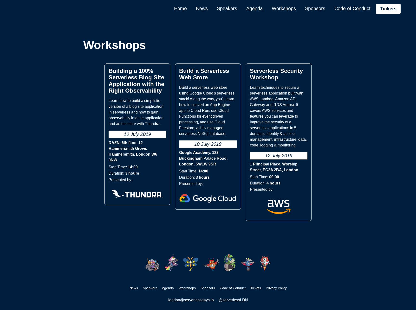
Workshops (284, 8)
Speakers (227, 8)
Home (180, 8)
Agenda (254, 8)
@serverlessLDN (233, 300)
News (202, 8)
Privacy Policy (276, 288)
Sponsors (315, 8)
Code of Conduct (352, 8)
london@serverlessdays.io (191, 300)
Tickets (388, 8)
